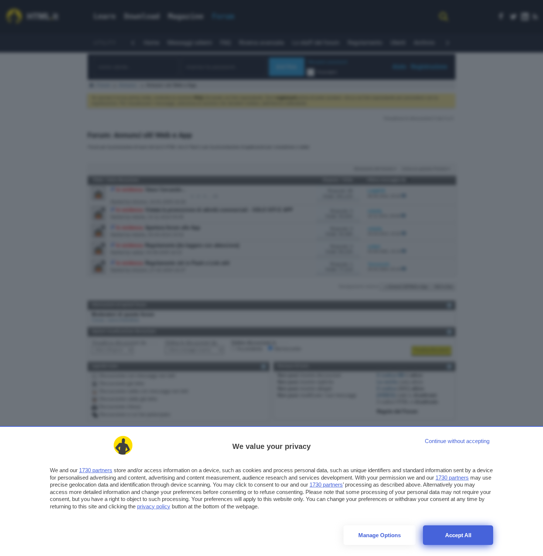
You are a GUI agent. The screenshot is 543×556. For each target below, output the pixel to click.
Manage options (379, 535)
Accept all (458, 535)
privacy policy (153, 506)
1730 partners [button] (95, 470)
